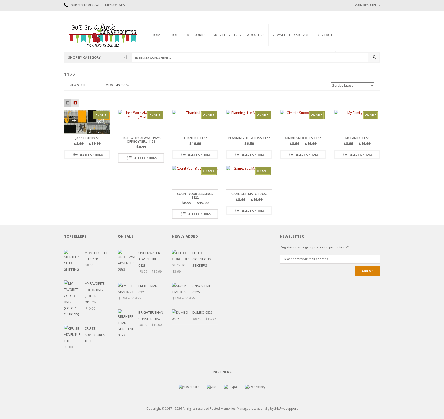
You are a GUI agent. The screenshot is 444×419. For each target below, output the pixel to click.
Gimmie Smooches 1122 (303, 138)
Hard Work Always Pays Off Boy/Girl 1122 (141, 140)
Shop (173, 34)
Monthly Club (226, 34)
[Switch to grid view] (91, 85)
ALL (129, 85)
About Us (256, 34)
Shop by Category (84, 57)
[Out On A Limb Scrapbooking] (102, 35)
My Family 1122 (357, 138)
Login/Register (365, 5)
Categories (195, 34)
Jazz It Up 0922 (87, 138)
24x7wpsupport (286, 408)
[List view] (75, 103)
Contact (324, 34)
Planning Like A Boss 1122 (249, 138)
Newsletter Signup (290, 34)
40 (118, 85)
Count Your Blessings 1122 (195, 195)
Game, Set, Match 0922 (249, 194)
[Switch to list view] (97, 85)
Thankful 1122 (195, 138)
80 (123, 85)
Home (157, 34)
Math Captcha (363, 69)
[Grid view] (67, 103)
